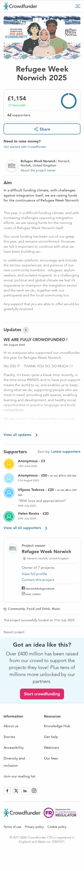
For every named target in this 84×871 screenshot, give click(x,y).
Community (16, 609)
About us (11, 726)
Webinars (51, 747)
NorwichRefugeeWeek (40, 588)
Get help (51, 737)
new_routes (33, 594)
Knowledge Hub (57, 726)
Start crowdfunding (42, 693)
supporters (18, 115)
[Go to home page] (20, 6)
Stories (9, 737)
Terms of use (12, 827)
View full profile (34, 574)
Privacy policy (34, 827)
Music (56, 609)
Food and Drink (38, 609)
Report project (14, 632)
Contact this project (38, 580)
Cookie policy (57, 827)
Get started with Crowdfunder (25, 147)
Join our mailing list (19, 776)
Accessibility (14, 747)
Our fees (51, 758)
